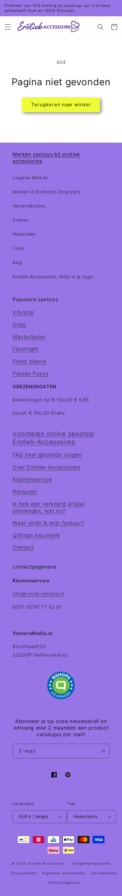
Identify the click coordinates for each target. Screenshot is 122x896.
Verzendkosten (29, 205)
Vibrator (23, 312)
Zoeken (21, 220)
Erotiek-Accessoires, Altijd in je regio (53, 276)
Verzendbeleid (104, 873)
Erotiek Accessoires (46, 863)
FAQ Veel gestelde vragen (47, 455)
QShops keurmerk (36, 535)
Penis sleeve (29, 361)
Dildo (19, 325)
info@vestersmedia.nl (38, 594)
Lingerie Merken (30, 177)
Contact (23, 547)
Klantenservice (32, 479)
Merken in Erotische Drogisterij (46, 191)
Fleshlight (25, 349)
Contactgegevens (64, 882)
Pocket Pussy (30, 373)
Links (18, 248)
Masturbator (29, 337)
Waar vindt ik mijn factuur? (48, 523)
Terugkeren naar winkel (61, 104)
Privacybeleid (24, 873)
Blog (17, 262)
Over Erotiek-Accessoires (46, 467)
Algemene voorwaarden (63, 873)
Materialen (24, 234)
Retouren (25, 492)
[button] (8, 27)
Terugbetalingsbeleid (91, 863)
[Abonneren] (102, 751)
